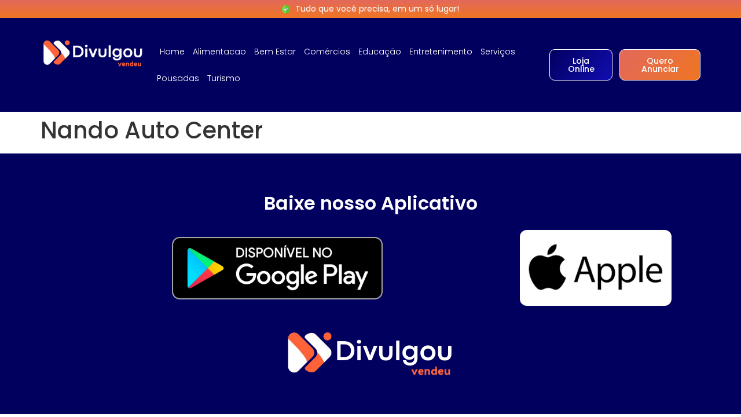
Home (172, 51)
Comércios (327, 51)
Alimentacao (219, 51)
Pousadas (178, 78)
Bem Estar (275, 51)
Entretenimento (440, 51)
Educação (379, 51)
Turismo (223, 78)
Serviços (497, 51)
